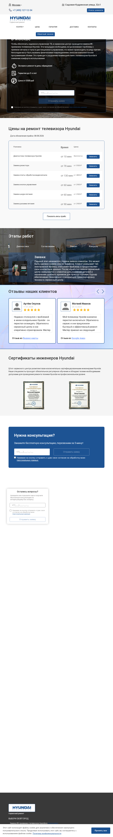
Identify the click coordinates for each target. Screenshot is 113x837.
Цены (37, 27)
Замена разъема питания (23, 204)
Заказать (93, 157)
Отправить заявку (56, 101)
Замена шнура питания (23, 194)
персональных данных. (78, 107)
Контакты (92, 27)
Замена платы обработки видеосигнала (30, 175)
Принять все (101, 830)
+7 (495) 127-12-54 (22, 10)
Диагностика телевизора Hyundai (27, 156)
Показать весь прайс (56, 216)
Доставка (74, 27)
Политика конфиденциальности (47, 833)
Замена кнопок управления (24, 184)
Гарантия (53, 27)
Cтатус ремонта (95, 10)
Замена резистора (21, 165)
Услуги (19, 27)
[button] (98, 291)
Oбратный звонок (45, 34)
